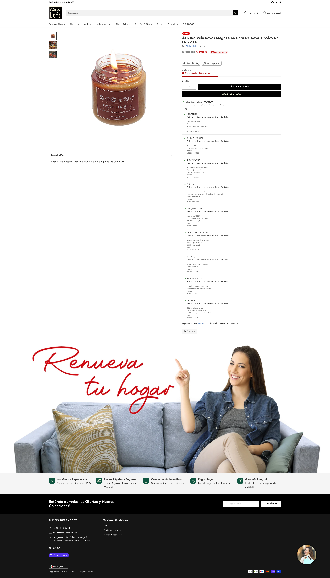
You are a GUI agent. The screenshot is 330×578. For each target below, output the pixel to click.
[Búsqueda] (235, 13)
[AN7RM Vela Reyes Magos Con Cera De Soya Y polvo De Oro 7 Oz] (117, 90)
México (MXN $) (59, 566)
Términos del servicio (112, 530)
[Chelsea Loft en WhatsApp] (279, 2)
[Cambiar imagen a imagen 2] (53, 45)
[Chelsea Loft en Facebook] (272, 2)
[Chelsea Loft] (55, 12)
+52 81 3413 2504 (61, 528)
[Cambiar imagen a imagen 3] (53, 54)
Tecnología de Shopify (84, 571)
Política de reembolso (112, 534)
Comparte (191, 331)
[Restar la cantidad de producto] (184, 86)
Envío (200, 323)
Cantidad (186, 81)
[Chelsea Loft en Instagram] (276, 2)
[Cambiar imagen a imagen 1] (53, 36)
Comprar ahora (231, 94)
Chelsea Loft (191, 46)
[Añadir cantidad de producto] (194, 86)
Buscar (106, 525)
